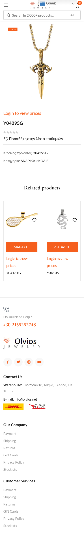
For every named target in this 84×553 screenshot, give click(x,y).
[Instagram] (28, 362)
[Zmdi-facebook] (7, 362)
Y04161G (13, 273)
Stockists (10, 469)
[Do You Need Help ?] (6, 309)
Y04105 (53, 273)
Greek (50, 3)
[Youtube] (39, 362)
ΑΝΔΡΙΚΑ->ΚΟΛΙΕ (35, 161)
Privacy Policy (13, 462)
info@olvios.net (26, 399)
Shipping (9, 441)
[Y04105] (62, 219)
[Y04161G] (22, 219)
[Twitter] (18, 362)
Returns (9, 448)
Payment (10, 434)
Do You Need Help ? (17, 317)
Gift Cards (11, 455)
